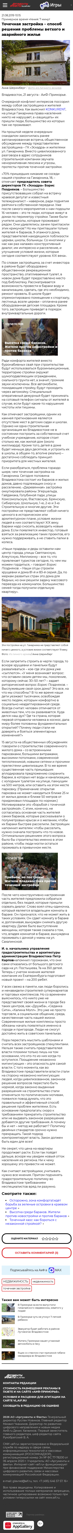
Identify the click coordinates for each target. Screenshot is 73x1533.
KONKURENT (56, 109)
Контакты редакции (19, 1383)
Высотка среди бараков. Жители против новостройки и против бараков (36, 1214)
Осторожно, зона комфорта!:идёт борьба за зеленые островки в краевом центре (36, 1204)
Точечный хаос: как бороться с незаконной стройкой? (31, 1222)
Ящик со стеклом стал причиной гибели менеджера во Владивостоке (41, 1354)
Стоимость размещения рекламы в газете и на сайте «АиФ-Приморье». (31, 1390)
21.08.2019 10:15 (11, 15)
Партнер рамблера (35, 1515)
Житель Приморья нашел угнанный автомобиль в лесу (39, 1342)
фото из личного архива (44, 88)
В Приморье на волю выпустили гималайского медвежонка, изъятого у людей (40, 1307)
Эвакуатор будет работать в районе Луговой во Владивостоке (39, 1330)
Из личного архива (20, 654)
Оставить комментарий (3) (36, 1253)
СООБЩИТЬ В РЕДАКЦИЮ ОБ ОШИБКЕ (31, 1405)
